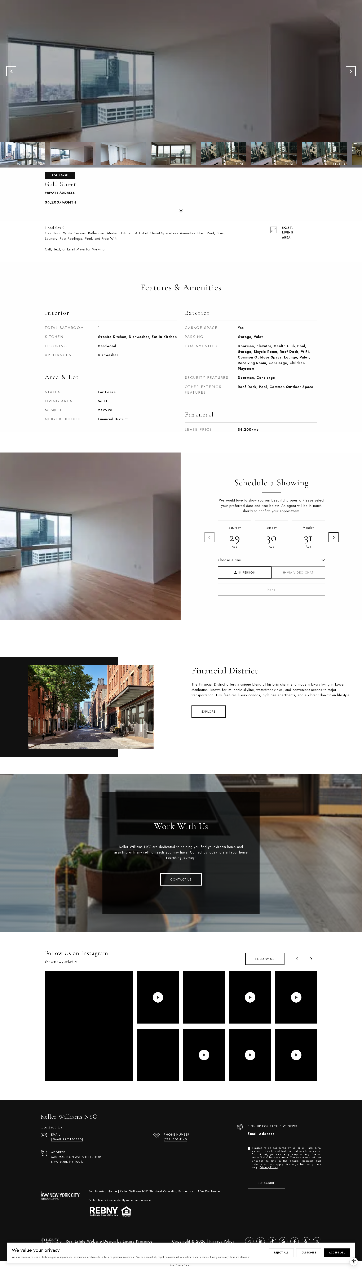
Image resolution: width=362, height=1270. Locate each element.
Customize (308, 1253)
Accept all (337, 1253)
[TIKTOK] (272, 1241)
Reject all (281, 1253)
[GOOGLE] (283, 1241)
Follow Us (265, 959)
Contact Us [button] (181, 879)
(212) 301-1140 (175, 1139)
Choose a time (229, 560)
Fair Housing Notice (103, 1191)
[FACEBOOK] (294, 1241)
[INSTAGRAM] (249, 1241)
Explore (209, 711)
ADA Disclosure (209, 1191)
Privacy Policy (269, 1167)
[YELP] (306, 1241)
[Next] (333, 537)
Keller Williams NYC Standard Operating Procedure (157, 1191)
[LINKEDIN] (260, 1241)
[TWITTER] (317, 1241)
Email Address (261, 1133)
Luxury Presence (138, 1241)
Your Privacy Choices (181, 1265)
